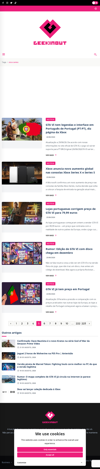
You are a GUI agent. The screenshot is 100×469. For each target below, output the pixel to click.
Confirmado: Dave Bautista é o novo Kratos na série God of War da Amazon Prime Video (53, 342)
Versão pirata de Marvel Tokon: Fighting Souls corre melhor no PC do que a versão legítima (57, 365)
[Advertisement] (50, 85)
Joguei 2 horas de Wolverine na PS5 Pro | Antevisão (45, 353)
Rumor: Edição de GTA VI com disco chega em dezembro (69, 250)
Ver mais (50, 155)
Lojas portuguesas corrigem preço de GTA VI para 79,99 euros (71, 210)
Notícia (50, 119)
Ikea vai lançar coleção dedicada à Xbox (38, 389)
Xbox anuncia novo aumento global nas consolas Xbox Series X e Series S (70, 170)
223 (84, 323)
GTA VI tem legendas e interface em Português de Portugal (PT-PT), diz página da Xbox (70, 128)
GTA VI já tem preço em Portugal (68, 289)
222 (78, 323)
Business (6, 462)
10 (67, 323)
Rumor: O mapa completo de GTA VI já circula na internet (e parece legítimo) (53, 378)
